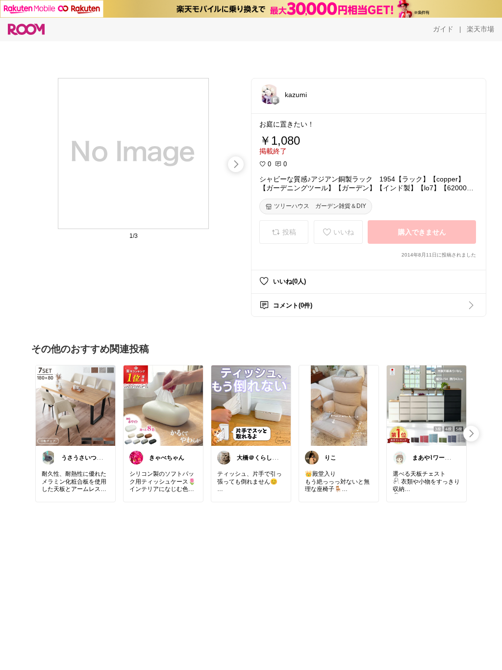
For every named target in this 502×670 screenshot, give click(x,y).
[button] (269, 94)
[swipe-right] (236, 164)
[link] (75, 405)
